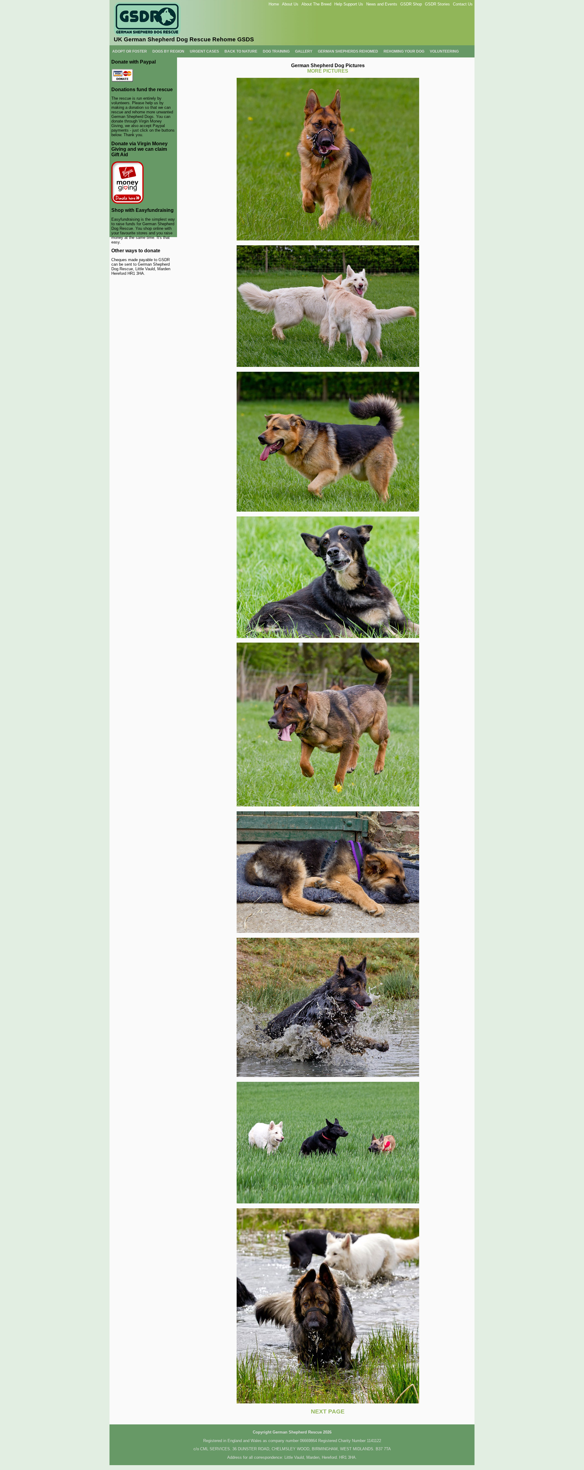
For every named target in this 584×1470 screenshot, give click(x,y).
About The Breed (316, 4)
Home (274, 4)
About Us (290, 4)
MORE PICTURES (327, 71)
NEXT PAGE (328, 1411)
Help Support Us (348, 4)
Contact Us (463, 4)
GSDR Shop (411, 4)
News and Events (381, 4)
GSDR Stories (437, 4)
